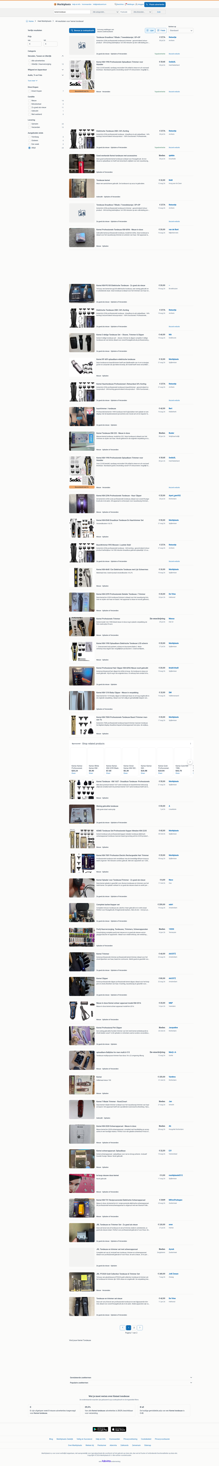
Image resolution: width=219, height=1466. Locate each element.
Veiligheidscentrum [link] (99, 4)
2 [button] (134, 1328)
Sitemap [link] (147, 1445)
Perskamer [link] (102, 1445)
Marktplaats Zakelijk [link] (65, 1439)
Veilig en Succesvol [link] (84, 1439)
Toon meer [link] (31, 81)
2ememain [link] (136, 1445)
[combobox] (71, 12)
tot (45, 40)
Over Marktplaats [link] (75, 1445)
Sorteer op (172, 26)
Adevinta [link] (113, 1445)
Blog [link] (51, 1439)
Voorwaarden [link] (86, 4)
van (29, 40)
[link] (61, 4)
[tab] (150, 30)
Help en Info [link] (101, 1439)
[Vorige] (123, 1327)
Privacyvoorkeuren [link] (162, 1439)
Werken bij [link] (90, 1445)
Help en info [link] (76, 4)
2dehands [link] (124, 1445)
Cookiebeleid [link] (146, 1439)
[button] (129, 4)
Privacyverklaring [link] (130, 1439)
